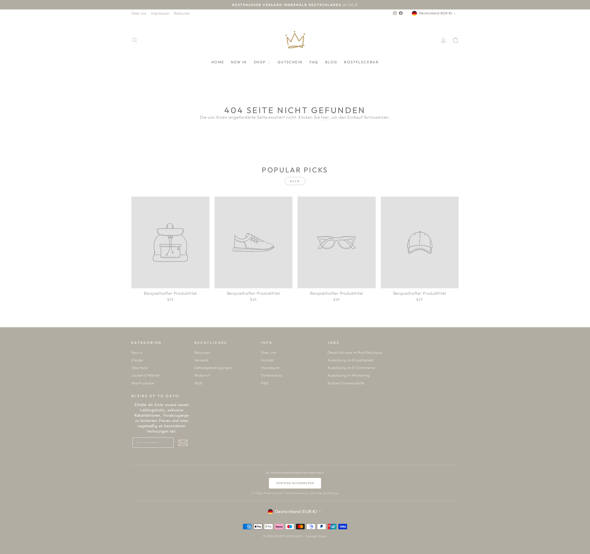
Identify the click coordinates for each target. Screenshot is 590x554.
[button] (183, 443)
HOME (217, 62)
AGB (198, 383)
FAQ (314, 62)
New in (137, 352)
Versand (201, 360)
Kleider (137, 360)
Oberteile (139, 367)
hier (325, 117)
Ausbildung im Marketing (348, 375)
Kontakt (267, 360)
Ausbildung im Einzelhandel (350, 360)
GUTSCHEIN (290, 62)
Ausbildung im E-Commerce (351, 367)
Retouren (182, 13)
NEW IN (239, 62)
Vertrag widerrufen (295, 483)
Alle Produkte (142, 383)
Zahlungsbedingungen (213, 367)
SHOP (260, 62)
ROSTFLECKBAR (361, 62)
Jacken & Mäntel (145, 375)
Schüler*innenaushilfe (345, 383)
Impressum (160, 13)
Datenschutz (271, 375)
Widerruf (202, 375)
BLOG (331, 62)
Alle (295, 181)
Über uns (138, 13)
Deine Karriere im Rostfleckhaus (354, 352)
